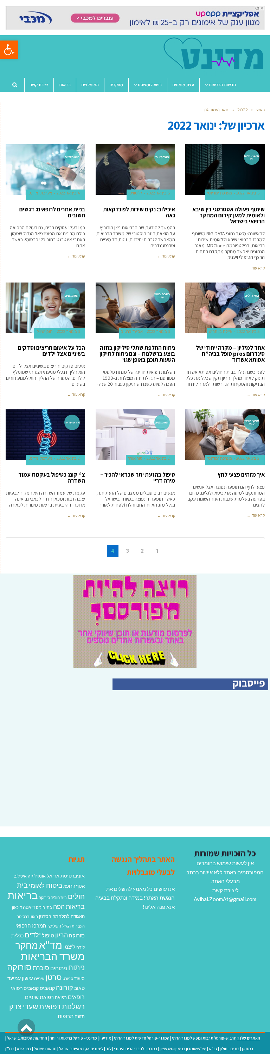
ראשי (260, 109)
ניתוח (76, 967)
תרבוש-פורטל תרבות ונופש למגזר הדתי (204, 1038)
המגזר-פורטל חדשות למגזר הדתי (141, 1038)
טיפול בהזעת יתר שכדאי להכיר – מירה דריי (137, 477)
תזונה (80, 1016)
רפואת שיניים (39, 997)
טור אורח (135, 458)
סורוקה (19, 967)
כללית (17, 935)
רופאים (76, 996)
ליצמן (69, 946)
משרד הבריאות (53, 956)
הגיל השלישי (59, 926)
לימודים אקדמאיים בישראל (81, 1048)
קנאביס (47, 988)
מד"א (50, 944)
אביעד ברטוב (132, 331)
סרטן (53, 977)
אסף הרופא (74, 886)
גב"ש (213, 1048)
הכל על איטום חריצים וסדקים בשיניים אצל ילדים (51, 351)
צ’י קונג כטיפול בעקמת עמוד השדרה (51, 477)
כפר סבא (24, 1048)
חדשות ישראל (45, 1048)
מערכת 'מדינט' (219, 193)
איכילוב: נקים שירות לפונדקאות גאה (139, 212)
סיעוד (79, 978)
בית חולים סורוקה (53, 897)
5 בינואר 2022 (247, 193)
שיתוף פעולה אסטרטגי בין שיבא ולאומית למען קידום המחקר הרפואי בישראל (228, 215)
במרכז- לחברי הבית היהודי (135, 1048)
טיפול (48, 935)
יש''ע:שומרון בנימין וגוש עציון (183, 1048)
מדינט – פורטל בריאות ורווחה (73, 1038)
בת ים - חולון (229, 1048)
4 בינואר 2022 (68, 193)
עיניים (39, 978)
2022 (242, 109)
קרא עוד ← (256, 268)
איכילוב (20, 876)
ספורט (68, 978)
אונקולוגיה (37, 876)
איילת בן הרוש (220, 331)
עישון (27, 978)
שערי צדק (23, 1006)
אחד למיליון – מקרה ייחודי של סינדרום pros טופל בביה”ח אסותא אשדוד (230, 354)
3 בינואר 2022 (248, 331)
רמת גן (247, 1048)
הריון (61, 935)
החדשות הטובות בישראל (27, 1038)
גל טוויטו (135, 193)
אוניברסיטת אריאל (66, 876)
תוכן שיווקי (44, 331)
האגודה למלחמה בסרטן (62, 916)
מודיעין (105, 1038)
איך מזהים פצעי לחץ (241, 474)
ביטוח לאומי (45, 885)
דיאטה (29, 907)
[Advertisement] (209, 766)
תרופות (65, 1016)
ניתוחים (58, 968)
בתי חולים (44, 907)
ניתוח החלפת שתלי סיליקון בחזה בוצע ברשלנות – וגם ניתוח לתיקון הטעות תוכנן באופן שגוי (137, 354)
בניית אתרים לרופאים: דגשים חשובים (52, 212)
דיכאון (17, 907)
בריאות (22, 895)
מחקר (26, 945)
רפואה (61, 997)
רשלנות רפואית (62, 1006)
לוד (108, 1048)
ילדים (33, 934)
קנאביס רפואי (25, 988)
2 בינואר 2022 (247, 458)
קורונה (64, 987)
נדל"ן (9, 1048)
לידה (80, 947)
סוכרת (41, 968)
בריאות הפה (69, 906)
